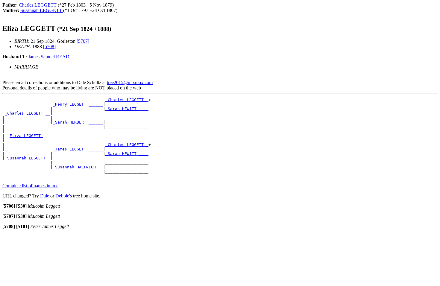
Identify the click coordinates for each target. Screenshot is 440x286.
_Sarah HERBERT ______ (78, 122)
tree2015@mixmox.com (130, 82)
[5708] (49, 46)
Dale (44, 195)
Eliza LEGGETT (26, 135)
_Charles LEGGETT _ (126, 100)
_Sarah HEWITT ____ (126, 109)
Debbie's (63, 195)
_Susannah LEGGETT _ (27, 158)
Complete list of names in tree (30, 185)
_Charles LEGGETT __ (27, 113)
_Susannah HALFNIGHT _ (78, 167)
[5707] (83, 41)
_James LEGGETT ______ (78, 149)
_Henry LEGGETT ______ (78, 104)
